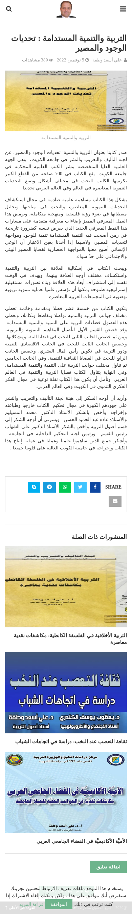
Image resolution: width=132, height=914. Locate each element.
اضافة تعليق (108, 866)
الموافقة (58, 904)
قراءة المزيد (31, 904)
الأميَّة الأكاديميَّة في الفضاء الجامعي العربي (82, 841)
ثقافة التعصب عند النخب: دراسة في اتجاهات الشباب (71, 741)
